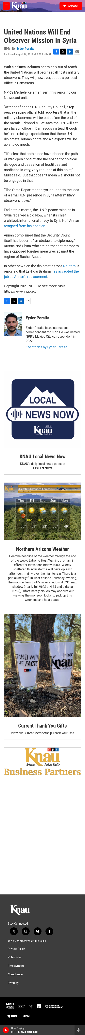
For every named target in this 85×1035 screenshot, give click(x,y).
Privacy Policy (16, 948)
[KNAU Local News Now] (42, 409)
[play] (6, 1030)
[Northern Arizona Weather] (42, 511)
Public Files (15, 957)
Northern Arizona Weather (42, 549)
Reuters (69, 266)
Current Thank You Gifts (42, 726)
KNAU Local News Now (42, 457)
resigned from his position (24, 226)
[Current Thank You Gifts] (42, 665)
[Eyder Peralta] (13, 324)
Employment (16, 965)
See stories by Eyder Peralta (46, 347)
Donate (72, 6)
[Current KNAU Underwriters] (42, 761)
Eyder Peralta (25, 49)
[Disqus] (42, 840)
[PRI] (31, 1006)
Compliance (15, 974)
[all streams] (80, 1030)
